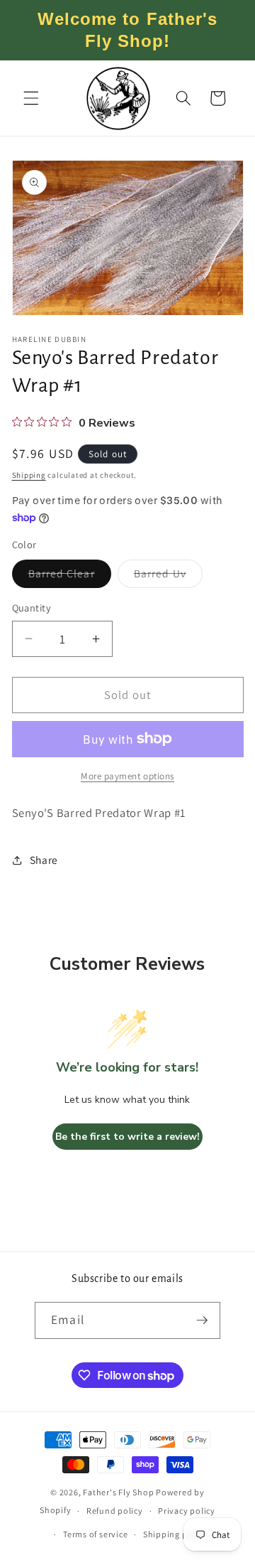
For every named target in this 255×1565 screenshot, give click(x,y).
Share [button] (44, 860)
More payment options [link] (127, 776)
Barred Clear (69, 576)
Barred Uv (168, 576)
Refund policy (114, 1510)
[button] (31, 98)
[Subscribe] (202, 1320)
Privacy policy (186, 1510)
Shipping (29, 475)
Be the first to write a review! (127, 1136)
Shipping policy (175, 1534)
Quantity (32, 607)
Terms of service (95, 1534)
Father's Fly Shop (118, 1492)
